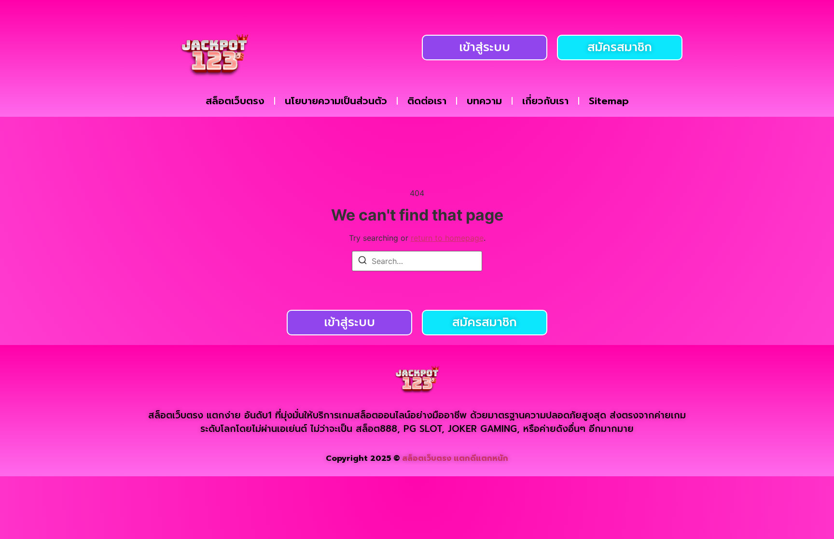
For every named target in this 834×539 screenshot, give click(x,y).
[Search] (362, 261)
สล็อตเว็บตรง (235, 101)
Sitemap (609, 101)
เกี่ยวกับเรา (545, 101)
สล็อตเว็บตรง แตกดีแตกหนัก (455, 458)
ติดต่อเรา (426, 101)
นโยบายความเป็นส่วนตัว (336, 101)
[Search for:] (417, 261)
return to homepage (447, 238)
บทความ (484, 101)
